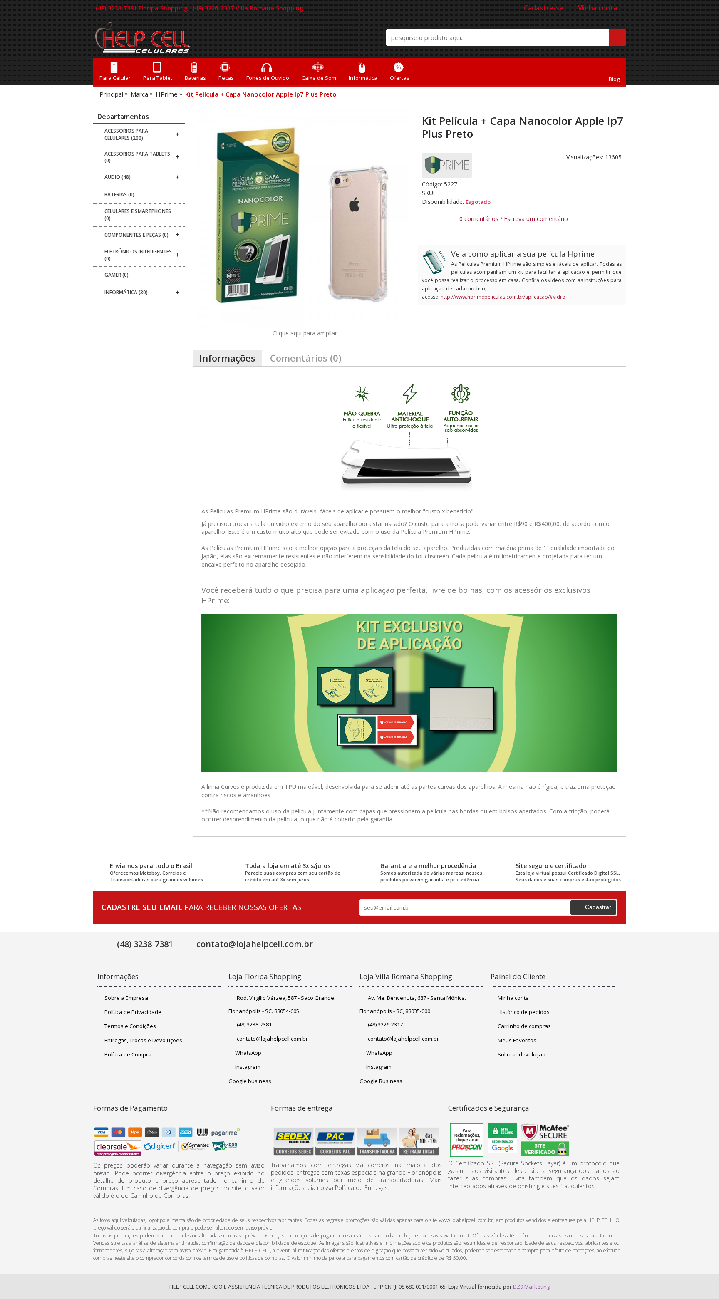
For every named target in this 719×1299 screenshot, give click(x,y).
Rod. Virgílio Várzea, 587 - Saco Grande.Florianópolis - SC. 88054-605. (281, 1004)
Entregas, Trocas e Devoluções (143, 1040)
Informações (227, 358)
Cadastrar (598, 907)
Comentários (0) (305, 358)
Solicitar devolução (521, 1054)
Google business (249, 1081)
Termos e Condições (130, 1026)
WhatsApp (248, 1052)
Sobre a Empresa (126, 998)
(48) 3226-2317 (385, 1024)
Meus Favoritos (517, 1040)
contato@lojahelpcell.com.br (272, 1038)
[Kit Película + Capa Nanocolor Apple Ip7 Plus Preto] (301, 218)
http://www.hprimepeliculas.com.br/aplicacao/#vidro (503, 296)
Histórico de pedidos (524, 1012)
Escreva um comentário (536, 219)
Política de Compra (127, 1054)
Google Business (381, 1081)
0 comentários (478, 219)
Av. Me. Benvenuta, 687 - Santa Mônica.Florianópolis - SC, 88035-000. (413, 1004)
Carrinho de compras (524, 1026)
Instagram (247, 1067)
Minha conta (513, 998)
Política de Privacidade (132, 1012)
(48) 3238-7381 (254, 1024)
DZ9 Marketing (531, 1286)
